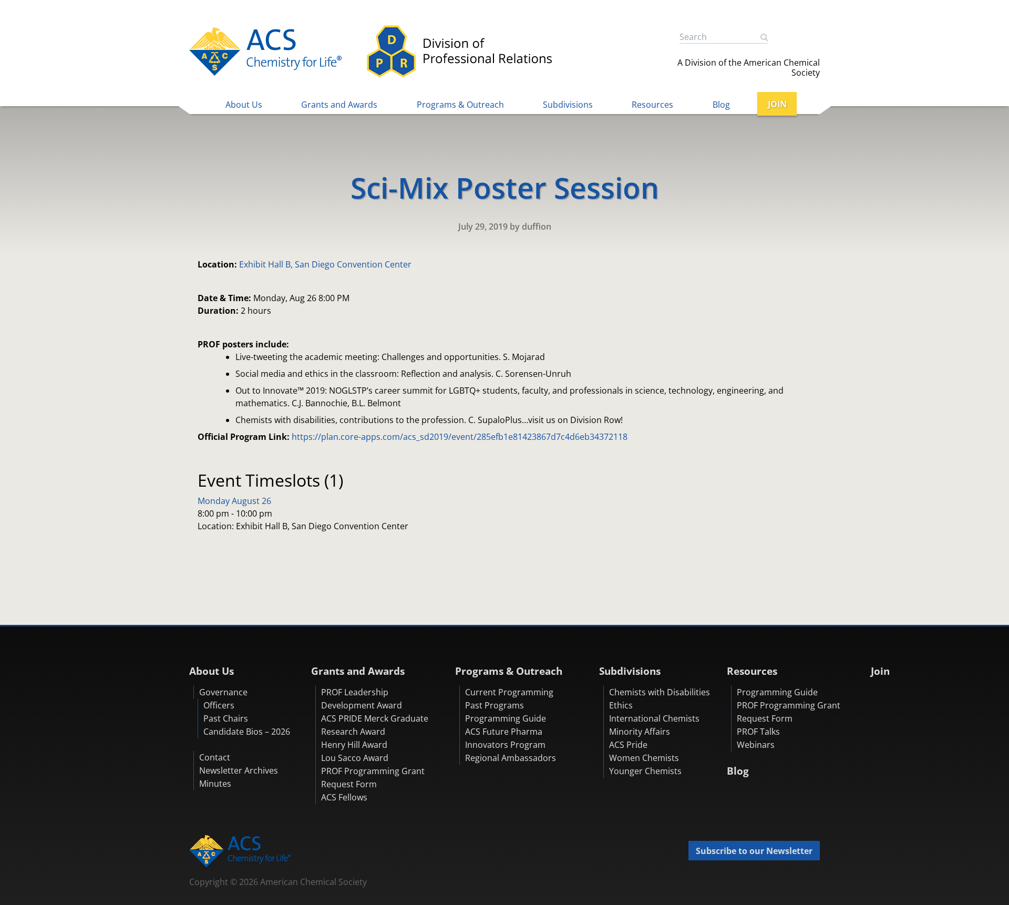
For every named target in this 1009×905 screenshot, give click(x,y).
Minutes (215, 783)
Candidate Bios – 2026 (246, 731)
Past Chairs (225, 718)
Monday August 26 (234, 501)
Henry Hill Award (354, 744)
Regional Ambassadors (510, 758)
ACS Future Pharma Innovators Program (505, 738)
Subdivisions (568, 104)
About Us (243, 104)
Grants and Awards (339, 104)
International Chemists (654, 718)
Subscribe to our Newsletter (754, 851)
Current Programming (509, 692)
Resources (652, 104)
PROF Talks (758, 731)
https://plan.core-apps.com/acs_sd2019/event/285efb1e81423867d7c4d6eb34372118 (459, 437)
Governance (223, 692)
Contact (214, 757)
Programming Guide (505, 718)
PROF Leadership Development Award (361, 698)
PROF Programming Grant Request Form (373, 777)
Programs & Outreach (460, 104)
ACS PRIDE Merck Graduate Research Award (374, 725)
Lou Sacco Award (354, 758)
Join (880, 670)
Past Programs (494, 705)
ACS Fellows (344, 797)
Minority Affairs (639, 731)
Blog (721, 104)
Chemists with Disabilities (659, 692)
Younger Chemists (645, 771)
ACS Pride (628, 744)
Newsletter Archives (238, 770)
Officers (218, 705)
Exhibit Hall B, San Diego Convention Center (325, 264)
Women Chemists (644, 758)
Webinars (756, 744)
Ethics (621, 705)
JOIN (777, 104)
